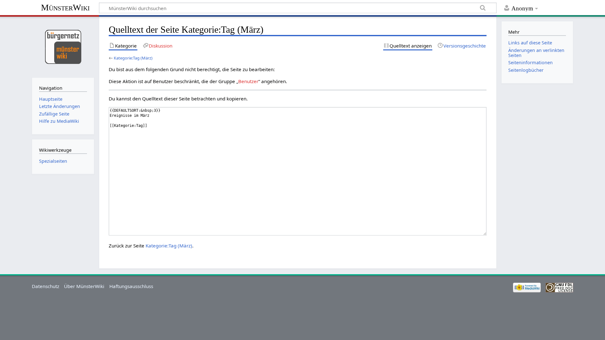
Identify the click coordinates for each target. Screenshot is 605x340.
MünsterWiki (65, 7)
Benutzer (248, 81)
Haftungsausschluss (131, 286)
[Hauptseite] (63, 46)
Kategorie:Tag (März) (133, 58)
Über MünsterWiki (84, 286)
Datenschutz (45, 286)
